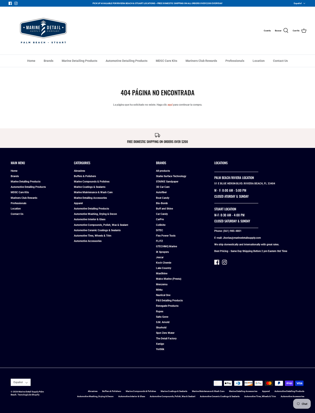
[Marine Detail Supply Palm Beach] (43, 30)
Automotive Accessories (88, 241)
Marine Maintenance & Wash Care (93, 192)
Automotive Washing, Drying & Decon (95, 214)
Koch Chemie (163, 262)
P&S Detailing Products (169, 300)
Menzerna (161, 284)
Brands (48, 60)
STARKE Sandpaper (167, 181)
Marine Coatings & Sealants (89, 186)
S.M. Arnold (163, 322)
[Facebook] (10, 3)
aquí (170, 104)
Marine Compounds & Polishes (92, 181)
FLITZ (159, 241)
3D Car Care (163, 186)
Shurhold (161, 327)
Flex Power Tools (166, 235)
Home (31, 60)
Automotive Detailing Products (126, 60)
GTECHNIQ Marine (166, 246)
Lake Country (163, 268)
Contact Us (280, 60)
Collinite (160, 224)
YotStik (160, 349)
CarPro (160, 219)
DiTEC (159, 230)
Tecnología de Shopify (28, 394)
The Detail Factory (166, 338)
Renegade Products (167, 305)
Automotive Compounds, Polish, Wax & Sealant (101, 224)
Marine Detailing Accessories (90, 197)
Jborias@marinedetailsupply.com (242, 237)
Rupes (159, 311)
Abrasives (79, 170)
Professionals (234, 60)
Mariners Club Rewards (201, 60)
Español (298, 3)
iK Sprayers (162, 252)
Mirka (159, 289)
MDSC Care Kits (166, 60)
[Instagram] (16, 3)
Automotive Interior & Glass (89, 219)
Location (259, 60)
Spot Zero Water (165, 332)
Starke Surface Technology (171, 176)
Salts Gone (162, 316)
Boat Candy (162, 197)
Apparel (78, 203)
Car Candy (162, 214)
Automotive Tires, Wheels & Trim (92, 235)
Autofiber (161, 192)
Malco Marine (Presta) (168, 278)
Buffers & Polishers (85, 176)
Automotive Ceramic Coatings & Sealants (97, 230)
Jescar (160, 257)
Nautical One (163, 295)
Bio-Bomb (162, 203)
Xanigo (160, 343)
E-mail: (218, 237)
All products (163, 170)
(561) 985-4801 (232, 230)
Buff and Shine (164, 208)
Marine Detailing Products (79, 60)
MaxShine (161, 273)
